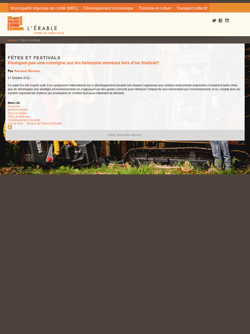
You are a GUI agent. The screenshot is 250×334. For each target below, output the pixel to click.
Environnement (18, 109)
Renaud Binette (27, 71)
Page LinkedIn (228, 20)
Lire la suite (15, 123)
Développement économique (108, 8)
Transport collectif (192, 8)
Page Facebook (221, 21)
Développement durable (24, 120)
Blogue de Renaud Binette (44, 123)
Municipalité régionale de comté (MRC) (44, 8)
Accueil (12, 40)
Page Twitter (214, 20)
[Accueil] (36, 25)
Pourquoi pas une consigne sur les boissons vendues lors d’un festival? (83, 62)
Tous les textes (17, 113)
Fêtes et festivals (19, 116)
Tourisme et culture (155, 8)
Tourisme (14, 106)
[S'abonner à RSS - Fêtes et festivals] (10, 128)
